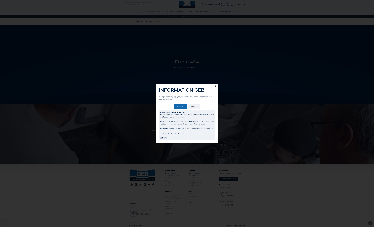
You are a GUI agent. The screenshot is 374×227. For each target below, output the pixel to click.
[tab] (180, 106)
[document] (187, 113)
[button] (215, 86)
